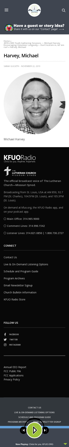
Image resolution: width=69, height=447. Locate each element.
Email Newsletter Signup (18, 285)
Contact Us (10, 257)
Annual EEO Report (15, 367)
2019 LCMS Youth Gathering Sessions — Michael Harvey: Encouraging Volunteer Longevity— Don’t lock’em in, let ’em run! (34, 45)
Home (7, 41)
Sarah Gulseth (11, 66)
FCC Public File (12, 371)
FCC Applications (14, 375)
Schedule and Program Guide (21, 271)
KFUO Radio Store (14, 299)
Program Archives (14, 278)
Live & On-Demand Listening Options (26, 264)
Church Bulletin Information (20, 292)
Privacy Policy (12, 379)
